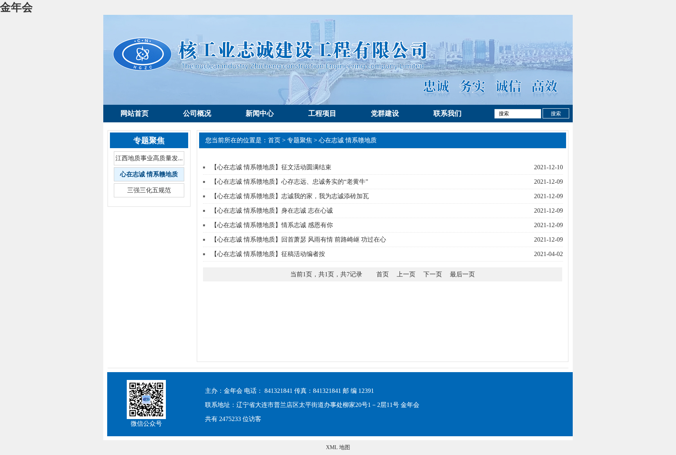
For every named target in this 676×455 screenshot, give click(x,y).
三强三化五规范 (149, 190)
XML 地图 (338, 447)
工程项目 (322, 113)
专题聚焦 (299, 140)
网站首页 (134, 113)
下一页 (432, 274)
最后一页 (462, 274)
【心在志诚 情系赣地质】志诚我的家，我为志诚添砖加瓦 (290, 196)
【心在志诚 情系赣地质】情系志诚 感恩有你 (272, 225)
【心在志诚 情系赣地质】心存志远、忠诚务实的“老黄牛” (289, 181)
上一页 (406, 274)
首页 (274, 140)
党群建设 (385, 113)
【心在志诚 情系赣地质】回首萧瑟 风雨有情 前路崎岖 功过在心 (298, 239)
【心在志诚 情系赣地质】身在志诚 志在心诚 (272, 210)
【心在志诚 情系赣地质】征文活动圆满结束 (271, 167)
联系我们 (447, 113)
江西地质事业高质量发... (149, 158)
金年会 (16, 7)
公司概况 (197, 113)
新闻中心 (260, 113)
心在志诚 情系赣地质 (149, 174)
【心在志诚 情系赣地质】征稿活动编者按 (268, 254)
